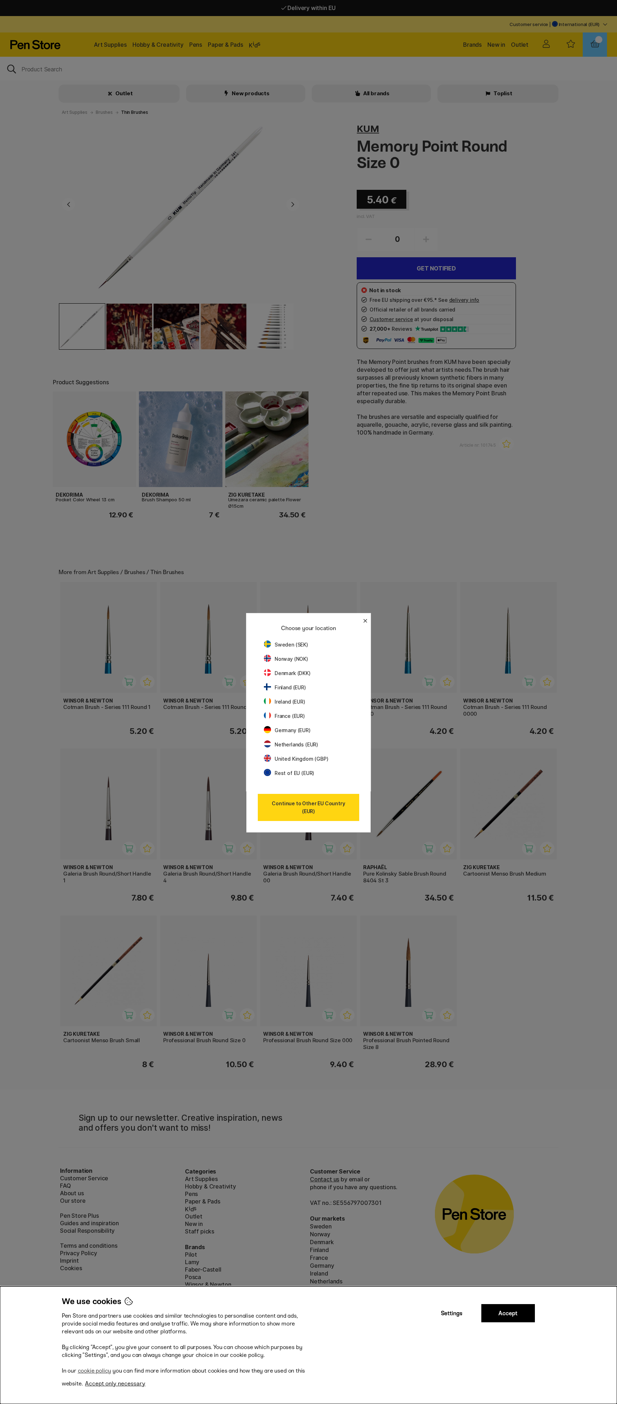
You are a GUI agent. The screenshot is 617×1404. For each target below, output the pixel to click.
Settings (451, 1313)
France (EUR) (290, 716)
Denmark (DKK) (293, 673)
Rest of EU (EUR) (294, 773)
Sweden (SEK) (291, 645)
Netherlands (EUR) (296, 744)
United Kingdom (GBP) (301, 759)
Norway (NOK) (291, 659)
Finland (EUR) (290, 687)
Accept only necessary (115, 1383)
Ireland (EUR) (290, 702)
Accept (507, 1313)
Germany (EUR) (293, 730)
